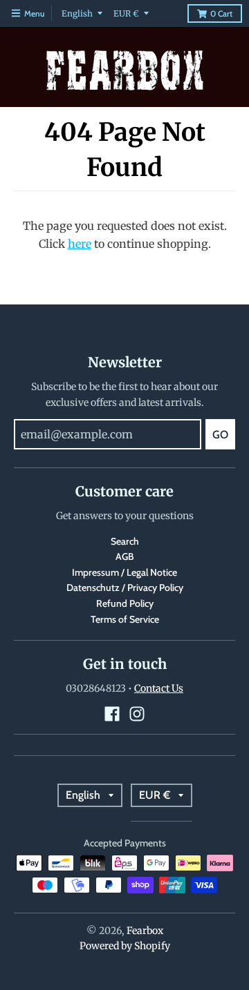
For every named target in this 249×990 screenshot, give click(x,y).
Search (125, 541)
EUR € (126, 13)
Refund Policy (125, 603)
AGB (125, 556)
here (79, 244)
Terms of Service (125, 619)
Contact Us (158, 688)
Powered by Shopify (125, 946)
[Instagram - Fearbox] (137, 714)
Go (220, 434)
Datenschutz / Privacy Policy (124, 587)
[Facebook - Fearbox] (112, 714)
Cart (221, 13)
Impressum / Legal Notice (124, 572)
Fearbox (145, 930)
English (77, 13)
